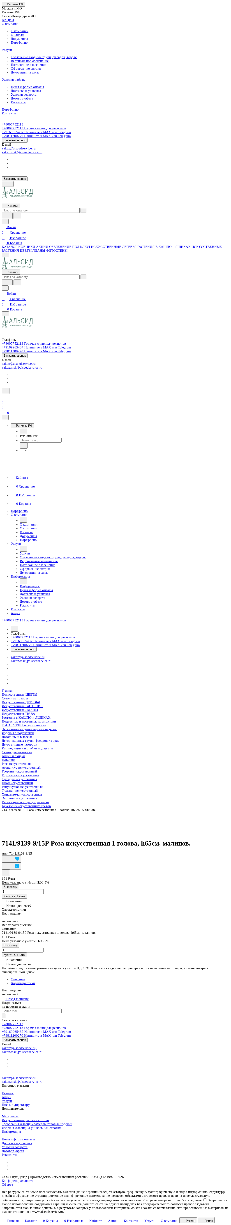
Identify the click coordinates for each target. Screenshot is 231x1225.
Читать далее (192, 1200)
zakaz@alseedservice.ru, (19, 148)
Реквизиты (9, 1154)
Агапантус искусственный (21, 767)
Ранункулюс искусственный (22, 787)
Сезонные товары (15, 698)
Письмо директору (16, 1105)
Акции (6, 1097)
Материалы (10, 1116)
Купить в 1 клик (14, 896)
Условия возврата (15, 1147)
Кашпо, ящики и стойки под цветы (27, 748)
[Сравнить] (11, 866)
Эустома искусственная (19, 798)
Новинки (8, 760)
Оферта (7, 1184)
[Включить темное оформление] (8, 184)
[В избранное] (11, 858)
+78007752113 (12, 124)
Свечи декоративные (17, 752)
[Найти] (17, 216)
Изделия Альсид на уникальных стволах (31, 1128)
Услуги (7, 1101)
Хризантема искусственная (22, 794)
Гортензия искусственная (20, 775)
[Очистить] (83, 210)
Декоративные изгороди (19, 744)
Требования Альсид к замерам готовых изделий (37, 1124)
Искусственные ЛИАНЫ (20, 710)
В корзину (10, 887)
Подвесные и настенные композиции (29, 721)
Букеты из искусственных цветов (26, 806)
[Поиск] (5, 391)
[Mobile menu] (5, 313)
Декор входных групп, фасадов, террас (30, 740)
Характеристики (23, 983)
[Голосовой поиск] (7, 216)
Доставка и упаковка (17, 1143)
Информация (11, 1131)
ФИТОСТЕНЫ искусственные (24, 725)
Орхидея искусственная (19, 779)
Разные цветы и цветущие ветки (25, 802)
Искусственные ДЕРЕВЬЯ (21, 702)
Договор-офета (13, 1151)
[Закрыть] (5, 417)
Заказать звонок (15, 140)
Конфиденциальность (17, 1180)
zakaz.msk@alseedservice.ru (22, 152)
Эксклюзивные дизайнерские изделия (29, 729)
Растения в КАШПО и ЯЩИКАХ (26, 717)
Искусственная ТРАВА (18, 714)
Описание (18, 979)
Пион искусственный (17, 783)
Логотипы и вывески (17, 737)
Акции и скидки (13, 756)
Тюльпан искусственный (20, 790)
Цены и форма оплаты (18, 1139)
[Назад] (23, 431)
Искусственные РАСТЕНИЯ (22, 706)
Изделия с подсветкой (18, 733)
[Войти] (4, 397)
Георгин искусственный (19, 771)
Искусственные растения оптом (25, 1120)
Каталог (8, 1093)
